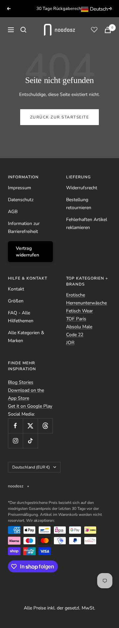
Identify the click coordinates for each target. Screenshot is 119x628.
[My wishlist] (94, 29)
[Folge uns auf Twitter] (30, 425)
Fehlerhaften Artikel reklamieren (86, 223)
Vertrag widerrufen (27, 251)
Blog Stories (20, 382)
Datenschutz (20, 200)
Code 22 (74, 335)
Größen (15, 301)
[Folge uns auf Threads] (45, 425)
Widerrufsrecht (81, 188)
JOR (70, 342)
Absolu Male (79, 327)
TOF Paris (76, 319)
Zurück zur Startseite (59, 117)
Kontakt (16, 289)
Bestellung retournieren (78, 204)
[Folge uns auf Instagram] (15, 440)
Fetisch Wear (79, 311)
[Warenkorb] (107, 30)
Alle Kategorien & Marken (26, 337)
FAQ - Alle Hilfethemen (20, 317)
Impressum (19, 188)
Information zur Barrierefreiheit (24, 227)
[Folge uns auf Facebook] (15, 425)
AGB (13, 211)
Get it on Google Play (30, 406)
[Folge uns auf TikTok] (30, 440)
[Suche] (23, 30)
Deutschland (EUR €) (31, 467)
